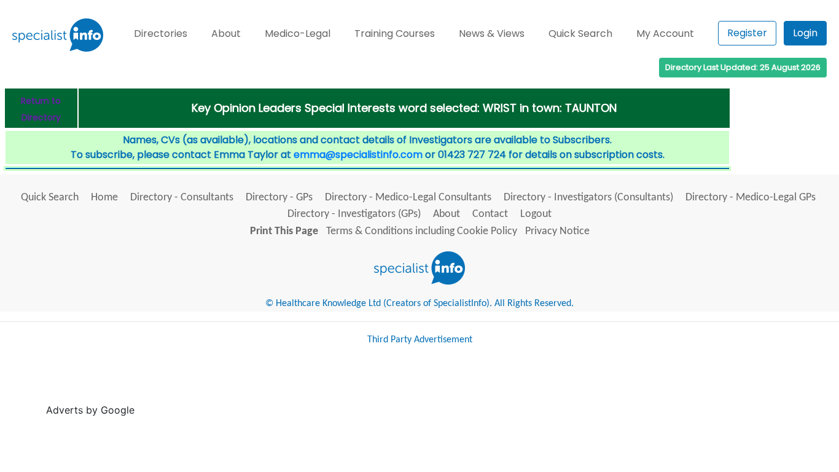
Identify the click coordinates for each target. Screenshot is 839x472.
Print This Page (284, 231)
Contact (490, 214)
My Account (665, 33)
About (226, 33)
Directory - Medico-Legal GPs (750, 197)
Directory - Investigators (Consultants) (588, 197)
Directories (160, 33)
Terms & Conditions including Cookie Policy (421, 231)
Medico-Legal (297, 33)
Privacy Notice (557, 231)
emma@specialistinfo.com (358, 155)
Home (104, 197)
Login (805, 33)
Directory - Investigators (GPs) (354, 214)
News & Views (492, 33)
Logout (536, 214)
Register (747, 33)
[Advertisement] (361, 386)
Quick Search (580, 33)
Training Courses (394, 33)
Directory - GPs (279, 197)
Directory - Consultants (181, 197)
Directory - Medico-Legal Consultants (408, 197)
